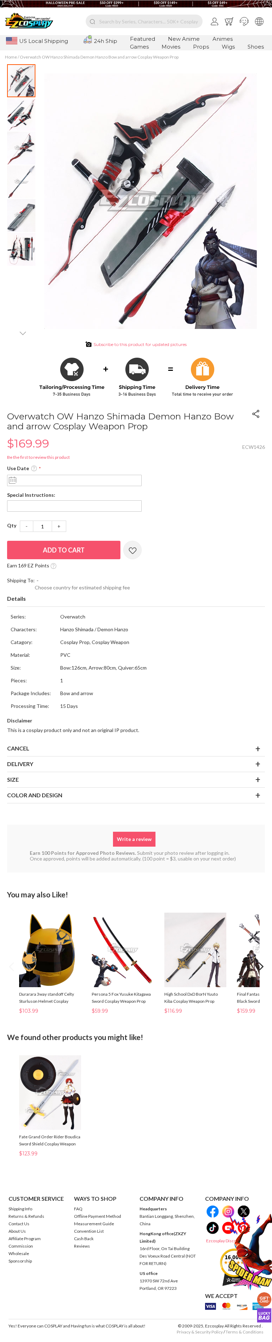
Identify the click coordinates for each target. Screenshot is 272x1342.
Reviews (82, 1246)
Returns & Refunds (26, 1216)
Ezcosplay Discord (223, 1240)
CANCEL (18, 748)
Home (11, 57)
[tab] (136, 599)
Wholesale (18, 1253)
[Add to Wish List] (132, 550)
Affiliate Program (24, 1238)
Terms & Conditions (245, 1332)
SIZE (13, 779)
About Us (17, 1231)
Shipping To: (21, 580)
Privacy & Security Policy (200, 1332)
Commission (20, 1246)
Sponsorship (20, 1261)
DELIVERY (20, 763)
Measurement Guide (94, 1223)
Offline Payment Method (97, 1216)
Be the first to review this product (38, 457)
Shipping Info (20, 1208)
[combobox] (144, 21)
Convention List (89, 1231)
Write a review (134, 839)
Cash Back (84, 1238)
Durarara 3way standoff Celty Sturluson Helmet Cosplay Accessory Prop (46, 1001)
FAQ (78, 1208)
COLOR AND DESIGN (34, 795)
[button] (244, 21)
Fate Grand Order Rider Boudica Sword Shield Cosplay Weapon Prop (49, 1144)
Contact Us (18, 1223)
